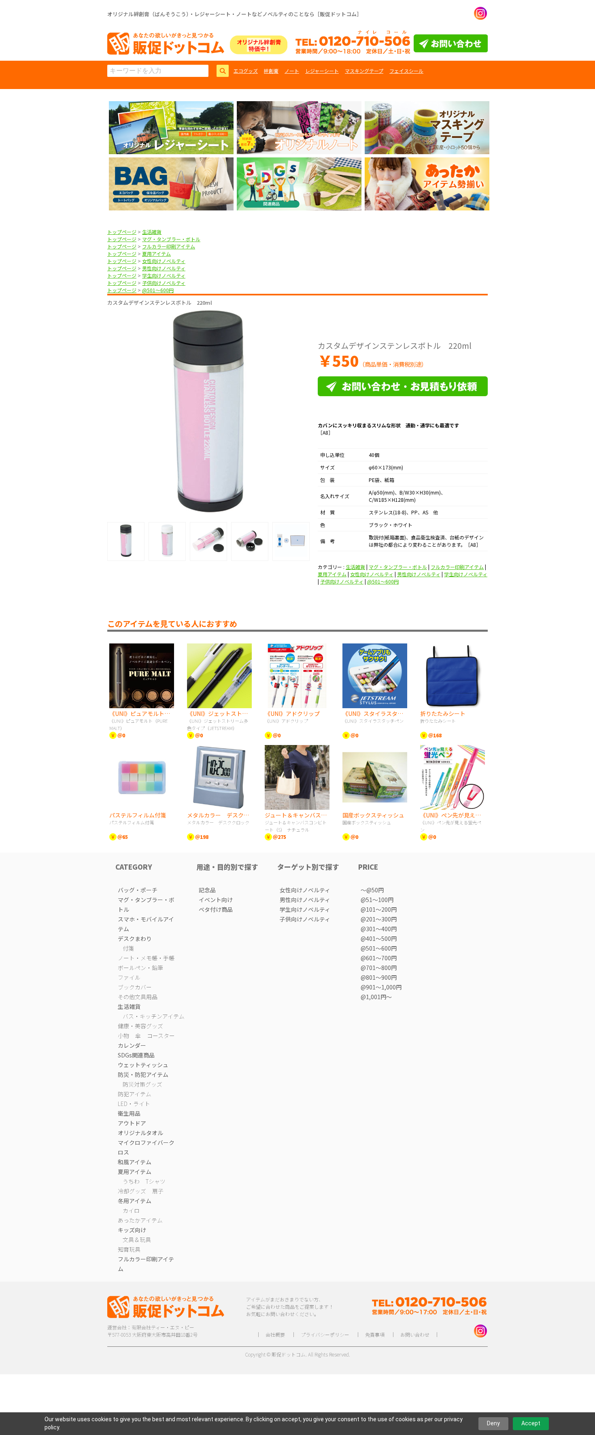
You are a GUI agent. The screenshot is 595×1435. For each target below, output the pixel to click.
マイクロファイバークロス (146, 1147)
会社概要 (275, 1334)
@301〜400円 (379, 929)
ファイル (129, 977)
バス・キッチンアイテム (154, 1016)
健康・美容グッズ (140, 1026)
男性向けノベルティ (163, 268)
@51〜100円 (377, 900)
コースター (161, 1036)
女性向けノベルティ (163, 260)
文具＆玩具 (137, 1239)
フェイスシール (406, 70)
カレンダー (132, 1045)
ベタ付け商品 (216, 909)
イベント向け (216, 900)
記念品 (207, 890)
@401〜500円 (379, 938)
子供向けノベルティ (163, 282)
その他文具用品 (137, 997)
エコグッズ (246, 70)
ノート (292, 70)
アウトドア (132, 1123)
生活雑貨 (152, 231)
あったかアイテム (140, 1220)
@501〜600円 (158, 290)
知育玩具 (129, 1249)
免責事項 (375, 1334)
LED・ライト (134, 1104)
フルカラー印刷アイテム (168, 246)
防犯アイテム (134, 1094)
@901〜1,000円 (381, 987)
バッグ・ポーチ (137, 890)
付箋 (128, 948)
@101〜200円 (379, 909)
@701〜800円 (379, 968)
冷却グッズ (132, 1191)
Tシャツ (156, 1181)
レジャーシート (322, 70)
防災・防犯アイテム (143, 1074)
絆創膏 (271, 70)
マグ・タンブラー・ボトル (171, 239)
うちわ (131, 1181)
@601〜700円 (379, 958)
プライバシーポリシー (325, 1334)
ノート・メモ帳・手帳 (146, 958)
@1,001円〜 (376, 997)
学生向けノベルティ (163, 275)
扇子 (158, 1191)
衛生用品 (129, 1113)
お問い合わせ (414, 1334)
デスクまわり (135, 938)
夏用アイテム (156, 253)
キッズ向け (132, 1230)
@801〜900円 (379, 977)
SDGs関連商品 (136, 1055)
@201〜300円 (379, 919)
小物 (123, 1036)
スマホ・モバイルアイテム (146, 924)
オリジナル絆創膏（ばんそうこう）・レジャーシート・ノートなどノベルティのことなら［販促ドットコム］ (234, 14)
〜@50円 (372, 890)
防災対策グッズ (142, 1084)
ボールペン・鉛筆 (140, 968)
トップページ (121, 231)
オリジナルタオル (140, 1133)
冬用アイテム (134, 1201)
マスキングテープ (364, 70)
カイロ (131, 1210)
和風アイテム (134, 1162)
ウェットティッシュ (143, 1065)
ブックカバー (135, 987)
